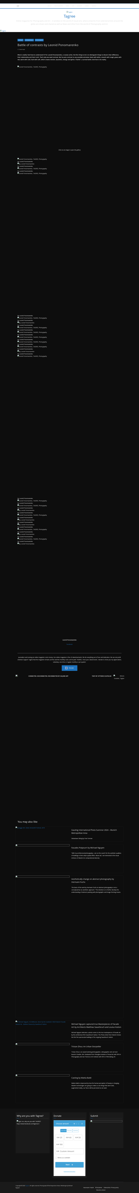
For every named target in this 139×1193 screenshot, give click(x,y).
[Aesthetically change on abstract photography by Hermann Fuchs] (43, 877)
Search (94, 6)
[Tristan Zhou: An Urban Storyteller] (43, 1044)
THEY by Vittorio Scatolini (101, 676)
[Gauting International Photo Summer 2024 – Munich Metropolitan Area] (30, 828)
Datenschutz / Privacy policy (111, 1187)
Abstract (20, 40)
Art (73, 6)
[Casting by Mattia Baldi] (43, 1075)
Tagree (69, 16)
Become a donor (101, 1190)
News (67, 6)
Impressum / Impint (88, 1187)
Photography (58, 6)
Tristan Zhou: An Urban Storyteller (86, 1046)
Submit (87, 6)
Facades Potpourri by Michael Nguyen (87, 847)
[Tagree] (18, 6)
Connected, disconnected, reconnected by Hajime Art (48, 676)
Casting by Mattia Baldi (81, 1077)
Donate (79, 6)
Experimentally (29, 40)
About (49, 6)
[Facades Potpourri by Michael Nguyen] (43, 845)
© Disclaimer (98, 1187)
